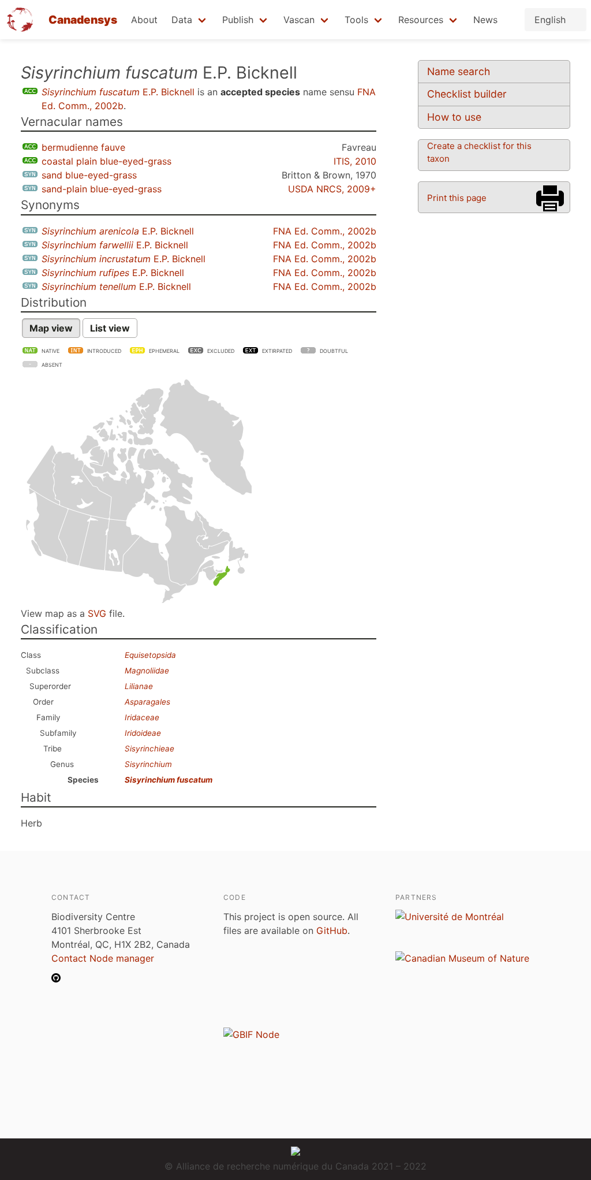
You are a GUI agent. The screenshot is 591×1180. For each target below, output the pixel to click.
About (144, 19)
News (485, 19)
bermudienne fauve (83, 147)
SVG (97, 613)
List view (110, 328)
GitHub (331, 930)
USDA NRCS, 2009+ (332, 189)
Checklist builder (467, 94)
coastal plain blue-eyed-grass (106, 161)
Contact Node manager (102, 958)
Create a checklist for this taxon (479, 152)
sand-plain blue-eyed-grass (102, 189)
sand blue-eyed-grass (89, 175)
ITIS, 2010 (355, 161)
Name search (458, 71)
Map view (51, 328)
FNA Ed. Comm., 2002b (324, 231)
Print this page (457, 197)
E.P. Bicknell (118, 92)
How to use (454, 117)
